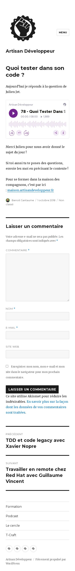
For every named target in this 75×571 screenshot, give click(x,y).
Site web (12, 346)
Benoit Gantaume (23, 200)
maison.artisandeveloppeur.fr (30, 190)
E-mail (12, 327)
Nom (10, 308)
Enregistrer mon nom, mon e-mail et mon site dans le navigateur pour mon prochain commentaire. (35, 372)
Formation (14, 506)
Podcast (12, 516)
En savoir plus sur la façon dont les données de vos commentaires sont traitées (37, 407)
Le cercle (13, 525)
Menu (63, 32)
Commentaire (18, 250)
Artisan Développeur (30, 51)
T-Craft (11, 535)
